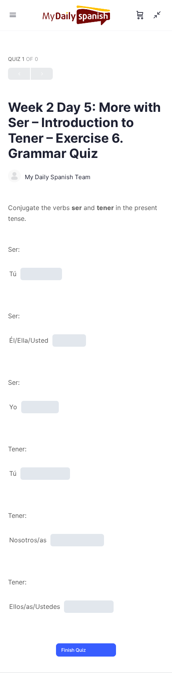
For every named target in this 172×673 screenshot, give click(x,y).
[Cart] (140, 15)
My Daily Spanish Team (57, 177)
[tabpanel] (86, 213)
